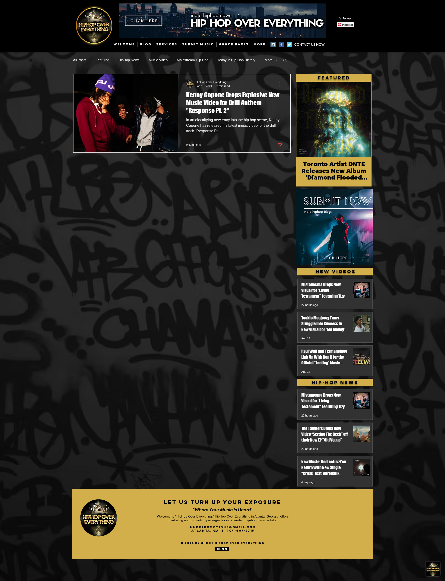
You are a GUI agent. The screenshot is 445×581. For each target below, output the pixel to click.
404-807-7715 (240, 530)
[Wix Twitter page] (289, 44)
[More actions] (281, 84)
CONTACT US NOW (309, 44)
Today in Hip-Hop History (236, 60)
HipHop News (129, 60)
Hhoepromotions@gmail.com (223, 527)
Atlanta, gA (206, 530)
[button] (285, 60)
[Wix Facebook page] (281, 44)
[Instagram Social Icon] (273, 44)
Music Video (158, 60)
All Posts (79, 60)
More (269, 60)
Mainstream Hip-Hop (192, 60)
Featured (102, 60)
